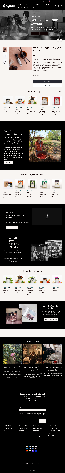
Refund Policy (36, 436)
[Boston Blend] (8, 284)
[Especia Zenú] (20, 188)
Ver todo (60, 91)
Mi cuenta (6, 439)
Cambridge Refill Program (10, 434)
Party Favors (22, 432)
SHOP (20, 4)
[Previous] (58, 40)
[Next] (61, 40)
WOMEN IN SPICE (24, 7)
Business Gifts (22, 430)
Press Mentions (7, 432)
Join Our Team (7, 436)
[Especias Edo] (56, 188)
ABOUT (34, 7)
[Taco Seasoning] (32, 105)
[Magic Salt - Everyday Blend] (56, 106)
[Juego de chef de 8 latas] (8, 189)
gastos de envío (38, 77)
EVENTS (36, 4)
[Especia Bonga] (32, 188)
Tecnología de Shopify (32, 470)
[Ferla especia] (44, 188)
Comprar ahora (47, 85)
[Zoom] (20, 58)
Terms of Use (36, 434)
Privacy (35, 432)
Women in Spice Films (9, 428)
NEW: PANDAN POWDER (21, 1)
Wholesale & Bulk (23, 428)
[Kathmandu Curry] (8, 105)
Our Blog (6, 430)
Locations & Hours (37, 428)
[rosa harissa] (56, 285)
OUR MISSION (47, 4)
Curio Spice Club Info (9, 438)
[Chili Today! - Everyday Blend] (44, 106)
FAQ (34, 438)
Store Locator (36, 430)
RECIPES (28, 4)
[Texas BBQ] (20, 105)
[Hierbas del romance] (32, 285)
